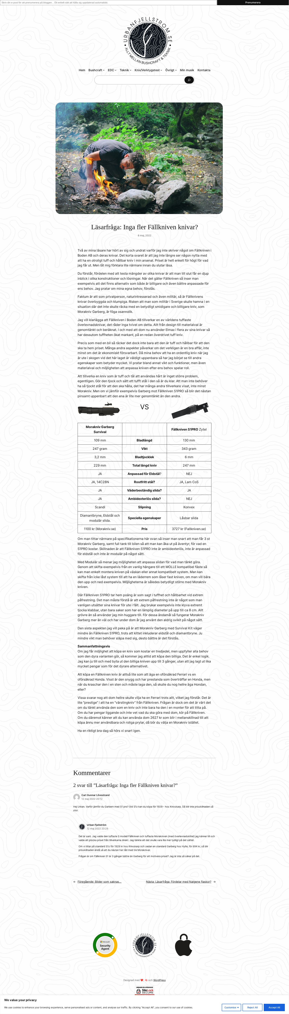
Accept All (274, 1007)
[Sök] (189, 80)
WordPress (159, 980)
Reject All (252, 1007)
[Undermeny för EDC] (116, 70)
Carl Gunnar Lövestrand (95, 795)
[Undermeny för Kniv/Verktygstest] (161, 70)
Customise (230, 1007)
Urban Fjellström (96, 824)
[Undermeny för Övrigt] (176, 70)
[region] (144, 1004)
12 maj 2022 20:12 (92, 798)
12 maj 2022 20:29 (97, 828)
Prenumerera (252, 2)
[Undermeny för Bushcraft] (104, 70)
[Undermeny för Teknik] (130, 70)
